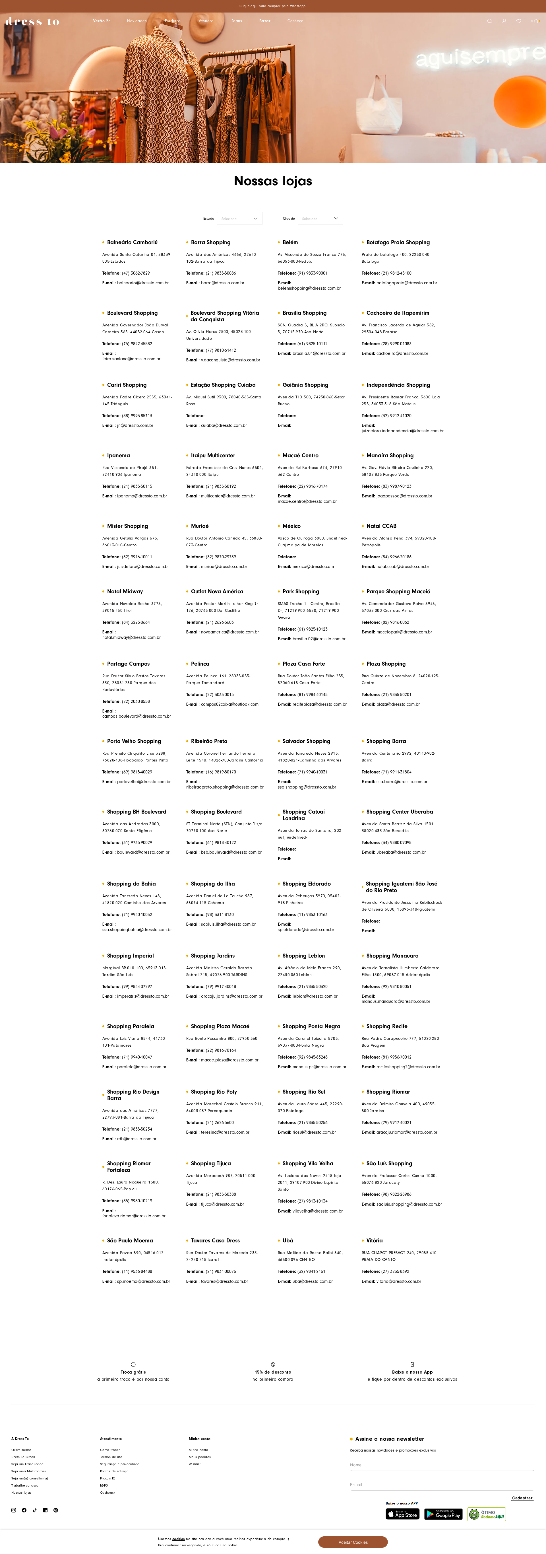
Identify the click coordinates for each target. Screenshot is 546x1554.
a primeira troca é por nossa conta (133, 1376)
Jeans (237, 20)
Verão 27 (101, 21)
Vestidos (206, 20)
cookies (178, 1539)
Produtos (173, 20)
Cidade (289, 218)
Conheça (295, 20)
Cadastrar (522, 1497)
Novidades (137, 20)
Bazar (264, 21)
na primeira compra (273, 1376)
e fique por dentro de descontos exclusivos (413, 1376)
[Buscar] (489, 21)
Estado (208, 218)
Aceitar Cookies (353, 1542)
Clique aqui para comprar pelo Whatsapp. (273, 6)
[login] (504, 21)
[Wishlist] (518, 21)
